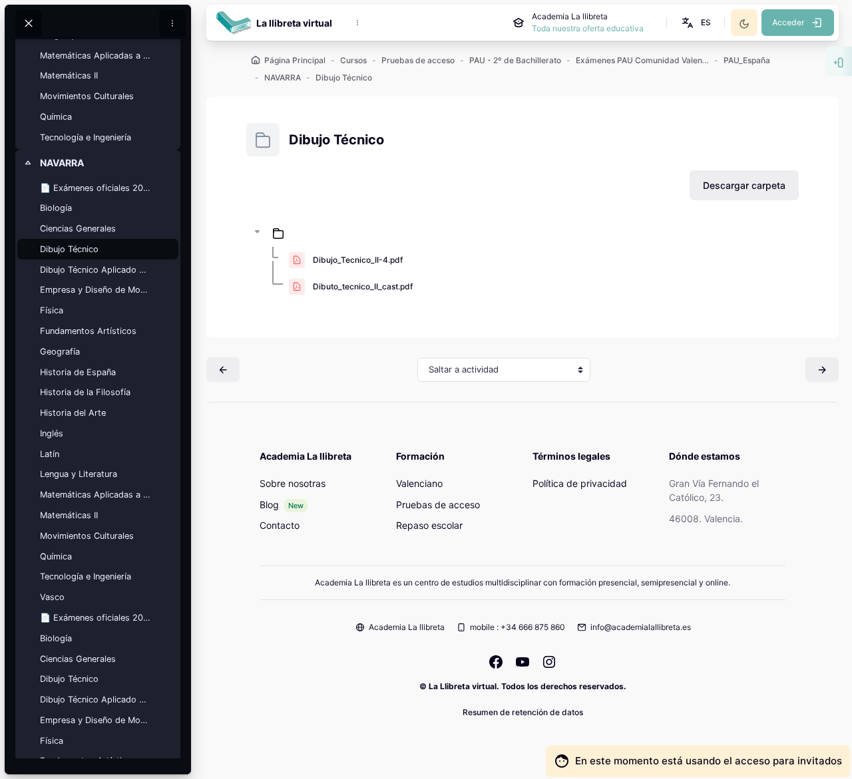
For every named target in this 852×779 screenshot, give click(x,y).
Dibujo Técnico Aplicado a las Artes (95, 270)
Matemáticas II (69, 75)
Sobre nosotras (292, 483)
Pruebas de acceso (438, 504)
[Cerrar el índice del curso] (28, 23)
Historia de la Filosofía (85, 392)
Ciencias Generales (78, 229)
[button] (695, 22)
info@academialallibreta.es (640, 627)
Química (56, 117)
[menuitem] (357, 22)
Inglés (51, 433)
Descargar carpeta (744, 185)
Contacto (280, 525)
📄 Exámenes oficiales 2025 (95, 188)
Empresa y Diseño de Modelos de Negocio (95, 290)
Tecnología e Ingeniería (85, 137)
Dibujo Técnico (69, 249)
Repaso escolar (429, 525)
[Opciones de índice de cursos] (172, 23)
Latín (49, 454)
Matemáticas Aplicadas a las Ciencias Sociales (95, 56)
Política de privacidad (579, 483)
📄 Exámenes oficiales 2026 (95, 618)
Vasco (52, 597)
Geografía (60, 352)
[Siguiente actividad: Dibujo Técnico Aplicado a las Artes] (822, 369)
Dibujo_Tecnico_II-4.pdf (358, 260)
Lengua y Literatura (78, 474)
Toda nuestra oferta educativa (588, 28)
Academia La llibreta (407, 627)
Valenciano (419, 483)
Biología (56, 208)
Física (51, 310)
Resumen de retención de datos (523, 712)
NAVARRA (62, 162)
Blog (269, 504)
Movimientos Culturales (87, 96)
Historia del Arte (73, 413)
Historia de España (78, 372)
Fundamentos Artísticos (88, 331)
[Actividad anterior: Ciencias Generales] (223, 369)
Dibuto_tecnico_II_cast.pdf (363, 286)
